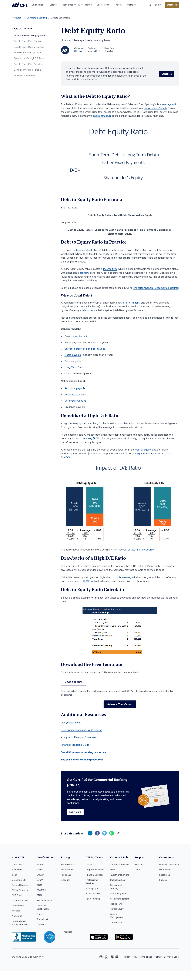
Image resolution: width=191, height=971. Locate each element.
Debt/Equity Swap (71, 722)
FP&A (112, 869)
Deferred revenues (75, 400)
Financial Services (94, 875)
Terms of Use (145, 956)
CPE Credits (18, 895)
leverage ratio (169, 104)
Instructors (17, 869)
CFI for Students (20, 890)
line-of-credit (80, 336)
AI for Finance (85, 4)
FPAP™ (40, 869)
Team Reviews (93, 898)
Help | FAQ (140, 864)
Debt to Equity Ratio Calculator (29, 64)
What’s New (165, 869)
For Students (67, 869)
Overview (16, 864)
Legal (137, 869)
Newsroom (17, 916)
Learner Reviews (20, 900)
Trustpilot (67, 932)
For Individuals (68, 864)
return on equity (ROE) (87, 438)
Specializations (44, 919)
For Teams (66, 875)
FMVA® (40, 864)
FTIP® (40, 895)
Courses (41, 924)
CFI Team (78, 51)
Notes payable (72, 354)
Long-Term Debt (73, 367)
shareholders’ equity (155, 108)
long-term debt (131, 302)
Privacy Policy (130, 956)
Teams (89, 864)
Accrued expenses (75, 394)
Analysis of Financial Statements (79, 737)
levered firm (110, 268)
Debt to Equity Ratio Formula (27, 41)
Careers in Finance (119, 864)
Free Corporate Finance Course (135, 549)
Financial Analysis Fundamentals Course (155, 287)
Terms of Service (163, 956)
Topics (40, 914)
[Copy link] (118, 834)
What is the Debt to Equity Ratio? (30, 35)
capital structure (102, 115)
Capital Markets (117, 880)
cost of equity (143, 449)
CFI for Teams (104, 4)
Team (14, 875)
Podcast (163, 880)
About (118, 4)
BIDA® (40, 885)
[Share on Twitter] (104, 834)
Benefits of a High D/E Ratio (27, 52)
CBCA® (40, 880)
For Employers (93, 888)
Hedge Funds (117, 904)
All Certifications (44, 900)
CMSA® (40, 875)
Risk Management (119, 893)
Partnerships (18, 905)
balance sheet (84, 250)
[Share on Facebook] (97, 834)
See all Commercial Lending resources (83, 752)
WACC (86, 581)
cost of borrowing (121, 577)
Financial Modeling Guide (75, 744)
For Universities (93, 893)
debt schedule (89, 310)
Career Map (116, 922)
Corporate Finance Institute (20, 5)
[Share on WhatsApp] (111, 834)
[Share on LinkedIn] (90, 834)
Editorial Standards (21, 885)
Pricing (130, 4)
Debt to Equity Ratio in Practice (29, 47)
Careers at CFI (19, 880)
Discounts (66, 880)
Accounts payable (74, 388)
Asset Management (119, 898)
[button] (150, 5)
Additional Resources (24, 75)
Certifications (38, 4)
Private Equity (117, 909)
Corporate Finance (95, 869)
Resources (68, 4)
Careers (53, 4)
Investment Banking (119, 875)
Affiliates (16, 910)
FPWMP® (41, 890)
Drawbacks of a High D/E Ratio (29, 58)
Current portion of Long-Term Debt (84, 348)
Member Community (169, 864)
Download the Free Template (28, 69)
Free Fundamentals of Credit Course (81, 730)
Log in (158, 4)
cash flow (83, 272)
